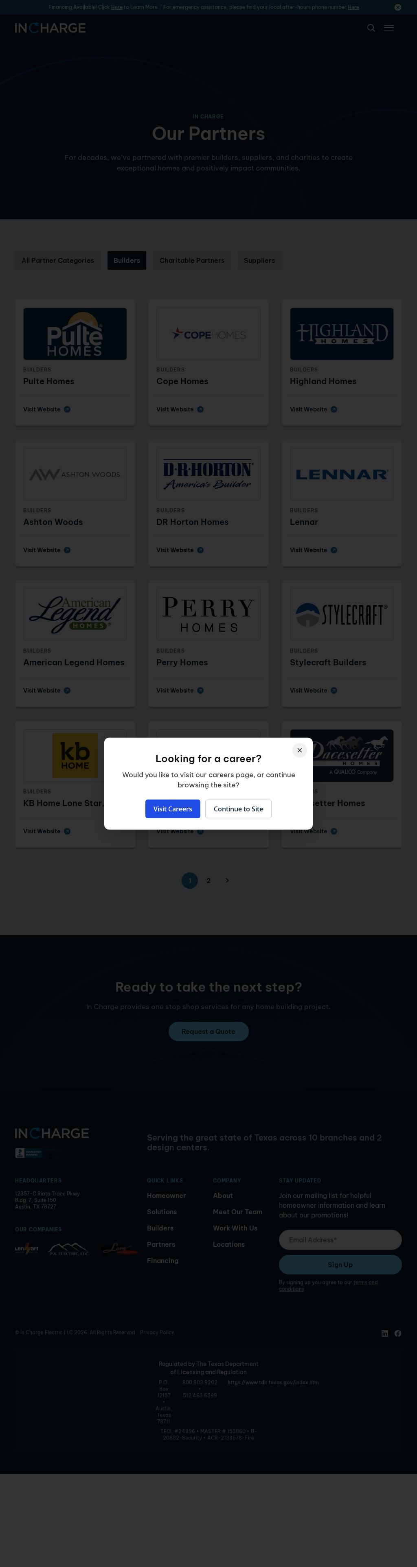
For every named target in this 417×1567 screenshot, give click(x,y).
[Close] (299, 750)
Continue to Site (238, 808)
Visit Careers (173, 808)
